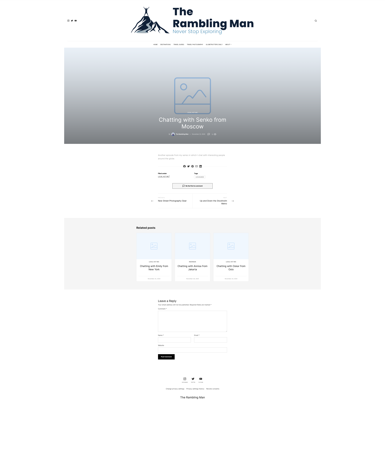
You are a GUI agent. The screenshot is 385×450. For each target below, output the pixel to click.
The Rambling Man (182, 134)
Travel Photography (195, 44)
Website (161, 345)
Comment (162, 309)
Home (155, 44)
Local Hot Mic (192, 112)
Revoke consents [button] (212, 389)
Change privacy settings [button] (175, 389)
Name (161, 335)
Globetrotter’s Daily (214, 44)
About (227, 44)
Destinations (165, 44)
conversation (200, 177)
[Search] (316, 20)
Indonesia (192, 262)
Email (197, 335)
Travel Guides (178, 44)
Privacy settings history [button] (195, 389)
